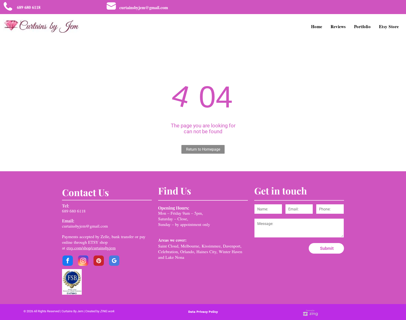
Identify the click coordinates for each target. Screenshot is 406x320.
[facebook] (67, 261)
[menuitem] (317, 26)
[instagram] (83, 261)
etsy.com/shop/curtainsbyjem (91, 248)
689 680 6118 (74, 211)
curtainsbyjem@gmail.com (85, 226)
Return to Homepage (203, 149)
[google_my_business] (114, 261)
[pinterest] (99, 261)
